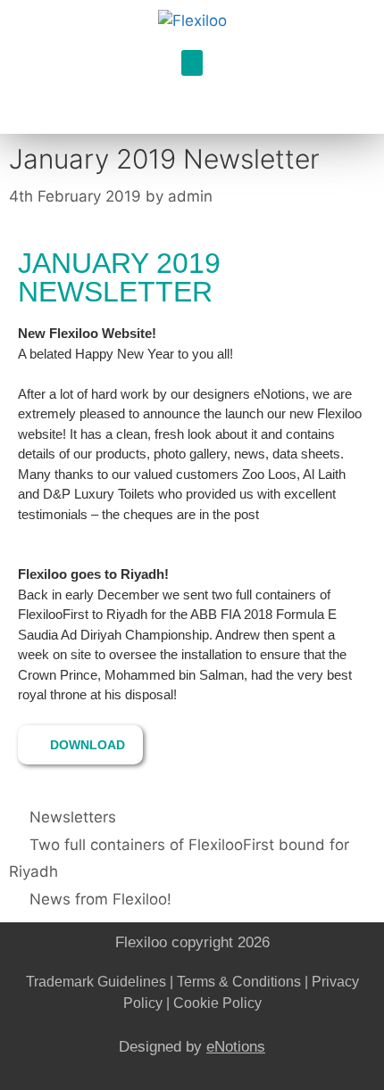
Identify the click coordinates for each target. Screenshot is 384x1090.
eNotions (235, 1046)
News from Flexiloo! (100, 899)
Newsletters (72, 817)
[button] (192, 63)
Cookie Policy (217, 1003)
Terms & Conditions (239, 981)
